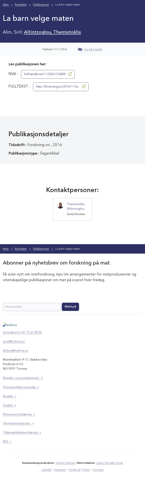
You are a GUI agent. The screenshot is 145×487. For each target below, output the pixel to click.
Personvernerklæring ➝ (19, 414)
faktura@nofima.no (15, 350)
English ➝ (9, 405)
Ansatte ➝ (9, 396)
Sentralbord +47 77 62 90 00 (22, 332)
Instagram (60, 470)
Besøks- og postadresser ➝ (23, 378)
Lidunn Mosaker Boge (109, 463)
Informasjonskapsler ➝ (18, 423)
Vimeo (86, 470)
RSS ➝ (7, 441)
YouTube (98, 470)
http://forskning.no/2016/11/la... (58, 86)
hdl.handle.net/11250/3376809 (45, 74)
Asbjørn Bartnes (65, 463)
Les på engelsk (93, 49)
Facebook (75, 470)
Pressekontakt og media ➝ (21, 387)
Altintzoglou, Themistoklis (52, 32)
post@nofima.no (14, 341)
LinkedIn (47, 470)
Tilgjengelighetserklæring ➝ (22, 432)
